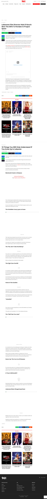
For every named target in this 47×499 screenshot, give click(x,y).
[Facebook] (3, 36)
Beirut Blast (27, 46)
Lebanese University (10, 45)
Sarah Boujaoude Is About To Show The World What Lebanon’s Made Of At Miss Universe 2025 (27, 116)
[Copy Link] (11, 33)
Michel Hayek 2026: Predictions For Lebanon (16, 115)
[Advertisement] (23, 12)
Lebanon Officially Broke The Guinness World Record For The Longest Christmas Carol (6, 116)
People (8, 92)
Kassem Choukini (4, 151)
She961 (12, 92)
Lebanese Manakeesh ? (19, 176)
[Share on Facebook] (18, 33)
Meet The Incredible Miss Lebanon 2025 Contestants (27, 135)
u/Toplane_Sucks (16, 177)
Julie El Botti (3, 30)
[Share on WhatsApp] (5, 33)
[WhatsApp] (3, 38)
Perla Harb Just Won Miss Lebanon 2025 (16, 135)
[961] (23, 1)
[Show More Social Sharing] (22, 33)
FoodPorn (23, 177)
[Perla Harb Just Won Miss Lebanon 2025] (17, 126)
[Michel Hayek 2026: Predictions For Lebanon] (17, 107)
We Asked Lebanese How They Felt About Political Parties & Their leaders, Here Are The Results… (6, 136)
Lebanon (18, 164)
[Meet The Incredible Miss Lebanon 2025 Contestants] (27, 126)
